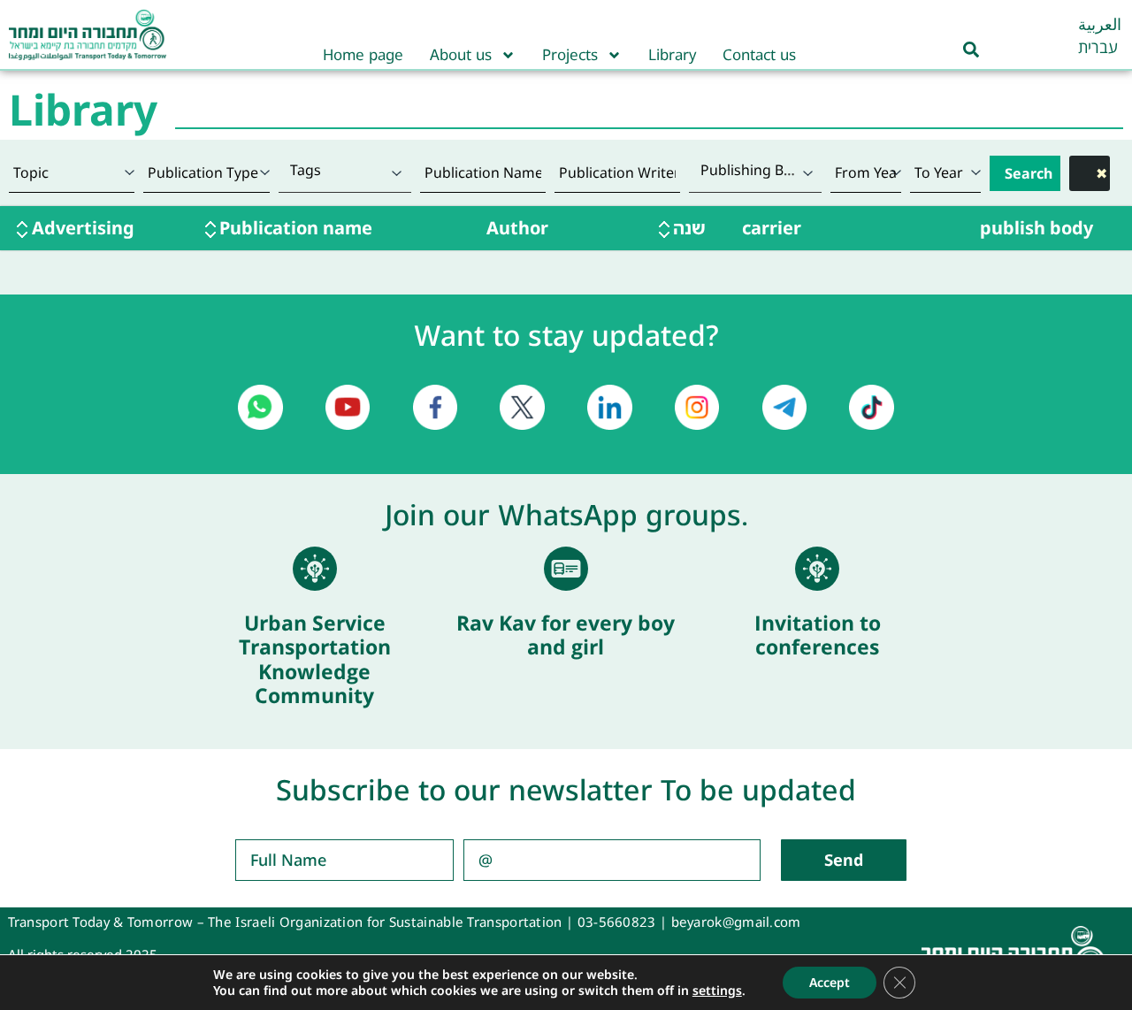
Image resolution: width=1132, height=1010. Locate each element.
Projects (570, 54)
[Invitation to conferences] (817, 569)
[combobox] (345, 173)
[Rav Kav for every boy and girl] (566, 569)
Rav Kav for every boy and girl (565, 635)
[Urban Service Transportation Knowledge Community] (315, 569)
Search (1028, 173)
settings (717, 991)
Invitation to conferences (817, 635)
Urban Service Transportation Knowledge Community (315, 659)
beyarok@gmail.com (736, 921)
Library (672, 54)
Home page (363, 54)
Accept (829, 982)
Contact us (759, 54)
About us (461, 54)
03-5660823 (616, 921)
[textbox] (345, 169)
